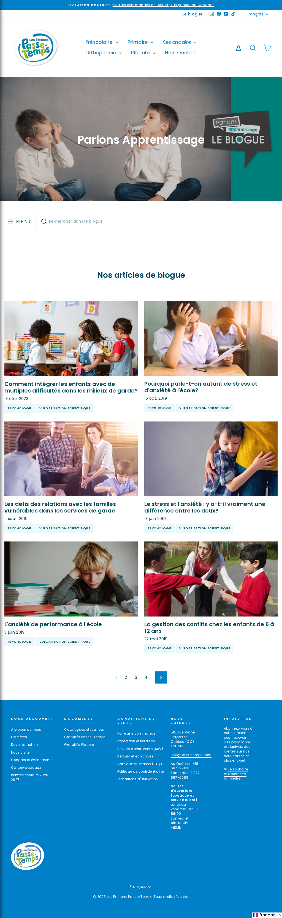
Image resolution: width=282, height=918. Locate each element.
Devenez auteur (24, 745)
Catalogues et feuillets (84, 729)
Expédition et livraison (136, 741)
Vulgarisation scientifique (64, 408)
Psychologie (20, 408)
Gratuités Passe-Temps (84, 737)
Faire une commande (136, 733)
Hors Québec (181, 52)
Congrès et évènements (32, 760)
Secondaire (178, 42)
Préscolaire (99, 42)
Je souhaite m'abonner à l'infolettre (236, 774)
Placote (141, 52)
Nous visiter (21, 752)
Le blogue (192, 14)
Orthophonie (101, 52)
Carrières (19, 737)
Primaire (138, 42)
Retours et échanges (135, 756)
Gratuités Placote (79, 745)
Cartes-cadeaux (26, 767)
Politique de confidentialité (140, 771)
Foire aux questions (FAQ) (139, 764)
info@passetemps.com (191, 755)
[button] (267, 915)
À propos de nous (26, 729)
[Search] (44, 221)
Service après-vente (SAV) (140, 749)
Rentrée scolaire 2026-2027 (30, 777)
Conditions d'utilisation (137, 779)
